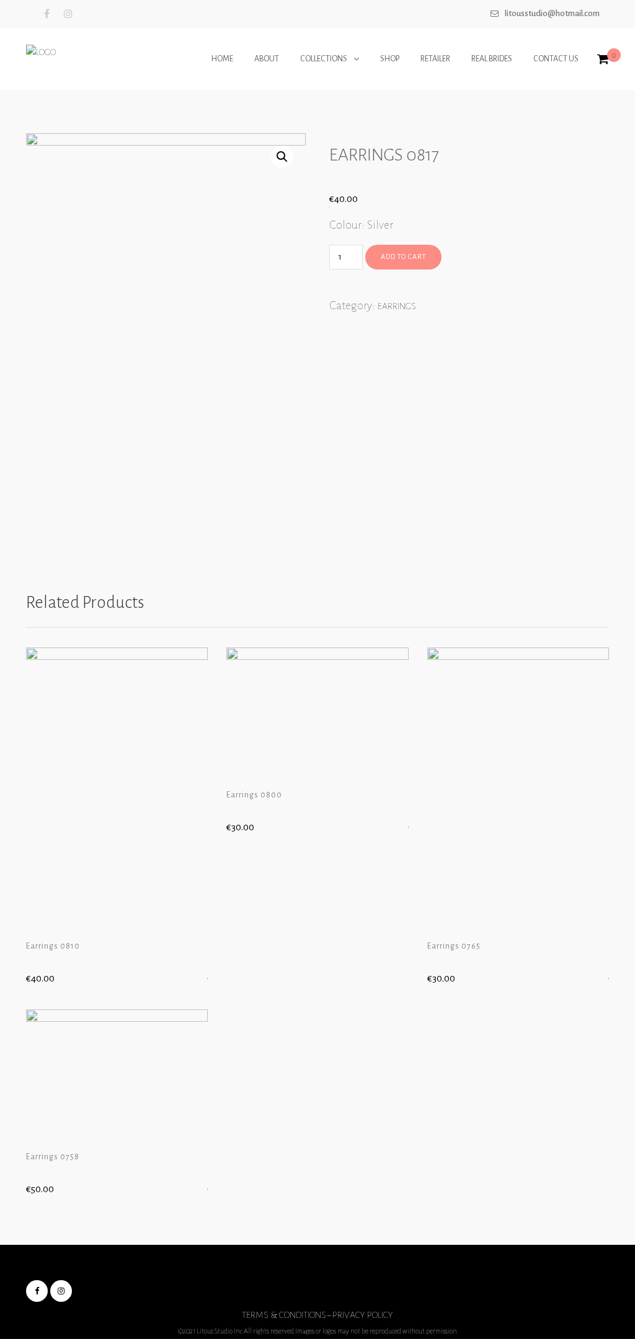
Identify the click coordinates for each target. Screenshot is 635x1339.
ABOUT (266, 59)
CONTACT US (556, 59)
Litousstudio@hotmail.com (552, 13)
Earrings (397, 306)
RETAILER (435, 59)
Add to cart (403, 256)
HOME (222, 59)
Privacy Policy (362, 1315)
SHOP (389, 59)
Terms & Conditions (284, 1315)
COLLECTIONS (323, 59)
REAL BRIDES (491, 59)
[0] (603, 60)
